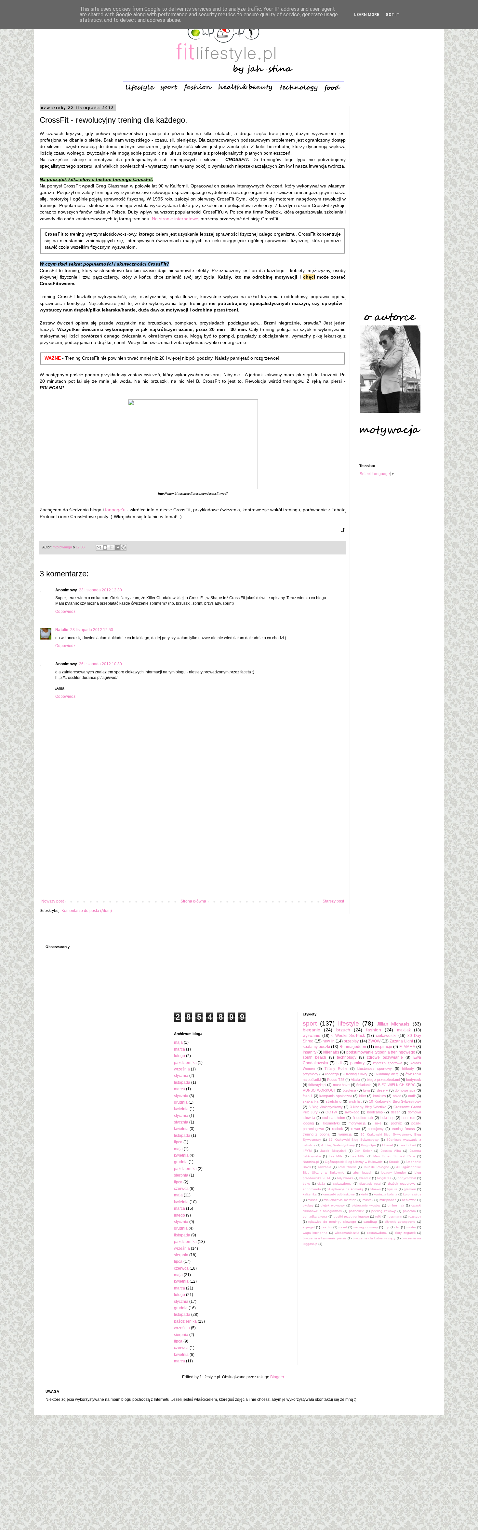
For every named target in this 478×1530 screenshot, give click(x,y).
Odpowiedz (65, 611)
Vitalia (355, 1080)
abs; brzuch (362, 1172)
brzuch (343, 1029)
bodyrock (413, 1080)
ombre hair (396, 1205)
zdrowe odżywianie (385, 1057)
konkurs (379, 1096)
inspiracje (383, 1046)
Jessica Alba (391, 1150)
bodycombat (407, 1178)
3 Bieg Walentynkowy (326, 1107)
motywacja (357, 1123)
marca (179, 1049)
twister (411, 1227)
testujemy (376, 1129)
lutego (179, 1056)
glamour (410, 1189)
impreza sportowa (387, 1063)
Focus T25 (335, 1080)
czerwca (181, 1188)
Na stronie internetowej (175, 218)
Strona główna (193, 901)
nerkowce (409, 1200)
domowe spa (405, 1090)
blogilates (384, 1178)
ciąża (321, 1183)
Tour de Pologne (376, 1167)
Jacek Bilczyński (333, 1150)
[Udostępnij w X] (111, 547)
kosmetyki (331, 1123)
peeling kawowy (383, 1211)
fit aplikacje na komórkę (345, 1189)
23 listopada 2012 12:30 (100, 590)
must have (341, 1085)
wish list (355, 1101)
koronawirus (412, 1194)
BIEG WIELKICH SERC (397, 1085)
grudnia (181, 1102)
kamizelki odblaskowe (339, 1194)
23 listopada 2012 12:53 (91, 629)
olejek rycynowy (333, 1205)
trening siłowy (357, 1074)
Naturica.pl (311, 1162)
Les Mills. (358, 1156)
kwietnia (181, 1109)
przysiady (310, 1074)
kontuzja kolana (385, 1194)
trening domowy (365, 1227)
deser (395, 1112)
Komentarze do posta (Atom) (86, 910)
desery (382, 1090)
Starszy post (333, 901)
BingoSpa (368, 1145)
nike (378, 1123)
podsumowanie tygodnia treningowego (380, 1052)
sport (310, 1023)
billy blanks (345, 1178)
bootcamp (375, 1112)
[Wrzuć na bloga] (105, 547)
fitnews (375, 1189)
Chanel (387, 1145)
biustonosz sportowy (374, 1068)
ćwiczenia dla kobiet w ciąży (374, 1238)
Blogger (277, 1377)
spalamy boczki (316, 1046)
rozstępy (414, 1216)
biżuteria (349, 1090)
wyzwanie (311, 1035)
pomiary (357, 1063)
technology (346, 1057)
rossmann (395, 1216)
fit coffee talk (362, 1118)
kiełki (364, 1194)
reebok (337, 1129)
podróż (396, 1123)
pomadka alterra (315, 1216)
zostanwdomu (377, 1232)
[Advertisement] (193, 845)
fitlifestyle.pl (317, 1085)
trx (398, 1227)
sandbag (370, 1221)
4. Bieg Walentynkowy (338, 1145)
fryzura (392, 1189)
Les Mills (335, 1156)
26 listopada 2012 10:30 (100, 664)
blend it (365, 1178)
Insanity (309, 1052)
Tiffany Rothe (336, 1068)
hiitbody (408, 1068)
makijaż (404, 1030)
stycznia (181, 1075)
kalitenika (310, 1194)
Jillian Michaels (393, 1024)
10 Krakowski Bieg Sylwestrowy (395, 1101)
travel (343, 1227)
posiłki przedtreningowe (351, 1216)
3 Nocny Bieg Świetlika (368, 1107)
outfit (412, 1096)
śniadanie (363, 1085)
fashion (373, 1029)
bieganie (311, 1029)
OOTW (331, 1112)
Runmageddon (352, 1046)
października (185, 1062)
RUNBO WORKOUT (319, 1090)
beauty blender (393, 1172)
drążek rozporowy (401, 1183)
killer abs (331, 1052)
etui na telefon (333, 1118)
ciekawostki (386, 1035)
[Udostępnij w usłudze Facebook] (117, 547)
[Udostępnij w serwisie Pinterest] (123, 547)
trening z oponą (316, 1134)
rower (355, 1129)
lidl (339, 1063)
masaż (312, 1200)
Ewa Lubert (407, 1145)
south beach (314, 1057)
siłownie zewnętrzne (400, 1221)
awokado (352, 1112)
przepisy (351, 1041)
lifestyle (348, 1023)
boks (306, 1183)
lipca (178, 1142)
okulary (308, 1205)
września (182, 1069)
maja (178, 1042)
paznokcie (356, 1211)
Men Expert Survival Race (394, 1156)
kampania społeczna (335, 1096)
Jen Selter (363, 1150)
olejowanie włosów (366, 1205)
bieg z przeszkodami (383, 1080)
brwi (366, 1090)
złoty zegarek (405, 1232)
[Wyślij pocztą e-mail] (99, 547)
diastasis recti (369, 1183)
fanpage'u (115, 509)
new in (328, 1041)
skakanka (310, 1101)
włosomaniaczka (347, 1232)
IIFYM (307, 1150)
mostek (368, 1200)
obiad (397, 1096)
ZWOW (374, 1041)
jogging (308, 1123)
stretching (333, 1101)
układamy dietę (387, 1074)
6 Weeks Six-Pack (348, 1035)
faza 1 (308, 1096)
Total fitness (347, 1167)
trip (387, 1227)
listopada (182, 1082)
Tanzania (324, 1167)
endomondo (312, 1189)
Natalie (61, 629)
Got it (393, 14)
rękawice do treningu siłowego (332, 1221)
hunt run (408, 1118)
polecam (409, 1211)
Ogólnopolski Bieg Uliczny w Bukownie (354, 1162)
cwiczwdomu (342, 1183)
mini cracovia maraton (340, 1200)
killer (362, 1096)
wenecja (345, 1134)
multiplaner (387, 1200)
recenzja (332, 1074)
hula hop (387, 1118)
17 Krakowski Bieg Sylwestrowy (353, 1139)
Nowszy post (52, 901)
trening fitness (403, 1129)
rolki (378, 1216)
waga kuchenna (315, 1232)
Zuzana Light (401, 1041)
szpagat (309, 1227)
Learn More (366, 14)
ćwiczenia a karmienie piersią (325, 1238)
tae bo (327, 1227)
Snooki (394, 1162)
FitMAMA (407, 1046)
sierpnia (181, 1175)
